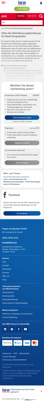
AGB (15, 353)
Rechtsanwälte (8, 296)
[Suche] (40, 16)
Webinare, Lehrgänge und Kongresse (17, 314)
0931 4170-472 (10, 238)
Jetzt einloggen (22, 163)
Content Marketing (9, 317)
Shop (4, 280)
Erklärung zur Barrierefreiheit (14, 360)
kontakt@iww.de (9, 242)
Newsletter (6, 269)
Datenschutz (24, 353)
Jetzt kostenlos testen (22, 118)
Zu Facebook (22, 213)
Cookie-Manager (9, 357)
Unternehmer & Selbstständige (15, 303)
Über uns (6, 276)
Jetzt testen (22, 9)
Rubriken (21, 16)
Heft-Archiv (32, 16)
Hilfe (4, 262)
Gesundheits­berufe (10, 299)
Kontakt (5, 265)
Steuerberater (8, 292)
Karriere (5, 273)
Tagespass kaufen (22, 143)
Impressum (7, 353)
